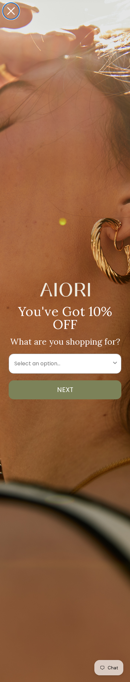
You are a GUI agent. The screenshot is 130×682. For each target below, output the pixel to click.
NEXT (65, 389)
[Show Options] (115, 363)
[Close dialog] (11, 11)
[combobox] (63, 363)
